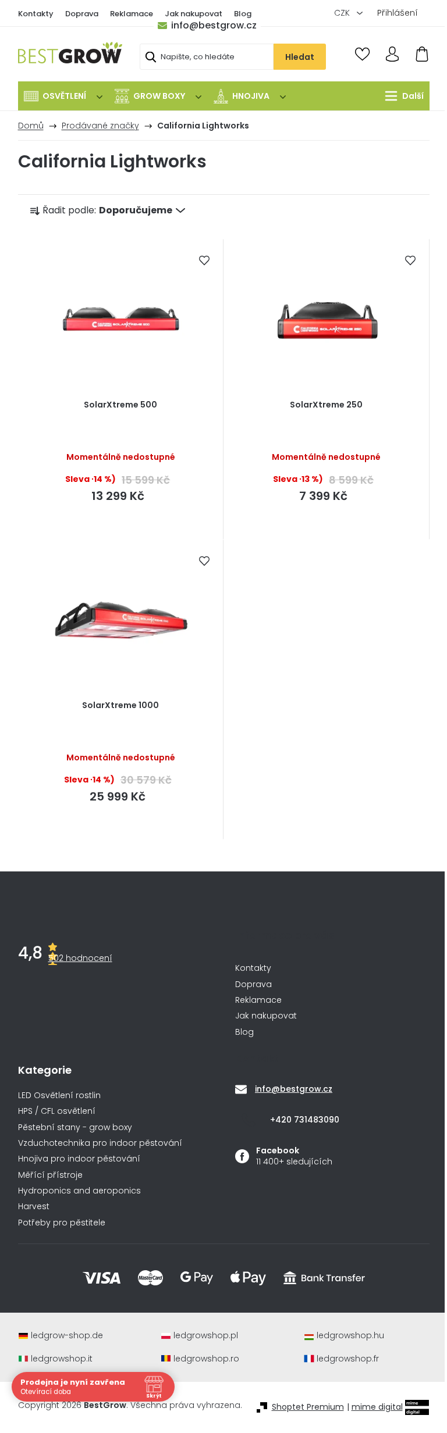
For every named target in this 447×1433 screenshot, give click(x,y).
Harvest (33, 1206)
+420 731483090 (304, 1119)
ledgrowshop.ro (206, 1358)
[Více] (401, 95)
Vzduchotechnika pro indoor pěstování (100, 1143)
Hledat (299, 57)
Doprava (81, 13)
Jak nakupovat (193, 13)
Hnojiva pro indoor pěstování (79, 1158)
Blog (242, 13)
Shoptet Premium (308, 1407)
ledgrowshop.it (62, 1358)
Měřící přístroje (50, 1175)
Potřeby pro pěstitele (61, 1222)
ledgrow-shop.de (67, 1335)
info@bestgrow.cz (214, 25)
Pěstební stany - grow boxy (75, 1127)
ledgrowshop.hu (350, 1335)
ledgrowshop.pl (205, 1335)
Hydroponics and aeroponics (79, 1190)
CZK (343, 13)
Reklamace (131, 13)
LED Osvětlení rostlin (59, 1095)
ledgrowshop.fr (348, 1358)
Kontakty (36, 13)
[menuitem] (63, 95)
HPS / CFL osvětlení (56, 1111)
